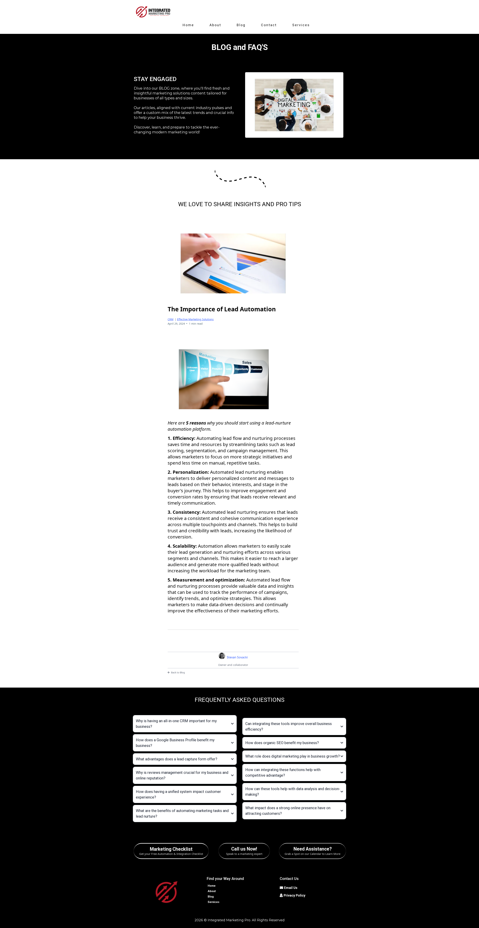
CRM (170, 319)
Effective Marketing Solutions (195, 319)
